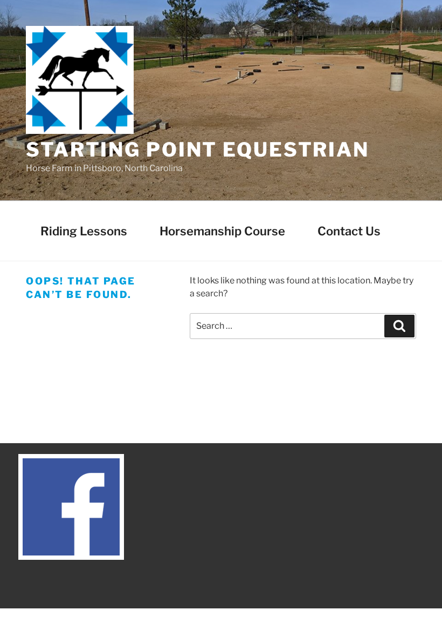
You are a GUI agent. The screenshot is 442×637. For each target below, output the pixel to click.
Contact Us (349, 231)
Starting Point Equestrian (197, 149)
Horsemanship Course (222, 231)
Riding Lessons (83, 231)
